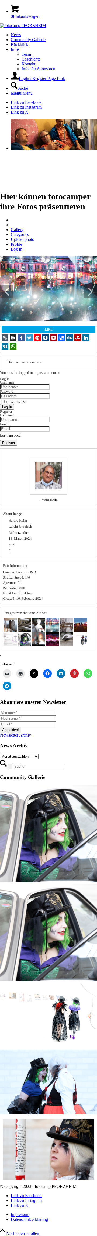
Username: (7, 382)
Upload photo (22, 239)
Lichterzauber (19, 533)
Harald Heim (48, 500)
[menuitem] (54, 34)
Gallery (17, 229)
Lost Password (10, 435)
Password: (7, 391)
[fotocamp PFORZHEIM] (23, 25)
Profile (16, 244)
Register (8, 443)
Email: (5, 424)
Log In (16, 249)
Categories (20, 234)
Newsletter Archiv (15, 735)
